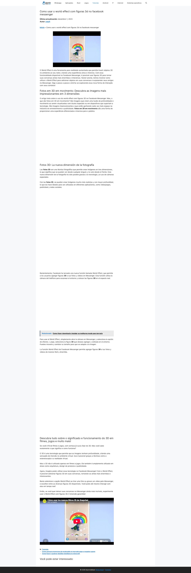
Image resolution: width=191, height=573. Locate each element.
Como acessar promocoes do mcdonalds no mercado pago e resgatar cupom (68, 551)
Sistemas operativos (134, 3)
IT (113, 3)
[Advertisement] (77, 129)
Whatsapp (57, 3)
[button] (146, 3)
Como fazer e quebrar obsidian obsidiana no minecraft (61, 553)
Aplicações (69, 3)
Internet (120, 3)
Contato (108, 570)
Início (42, 27)
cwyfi (48, 22)
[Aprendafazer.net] (47, 3)
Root (78, 3)
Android (105, 3)
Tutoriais (96, 3)
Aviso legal (100, 570)
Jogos (86, 3)
